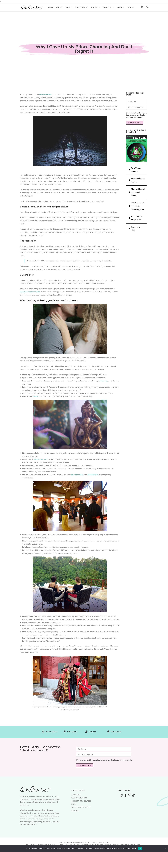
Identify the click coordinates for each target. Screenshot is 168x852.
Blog (119, 7)
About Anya (76, 795)
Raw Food (80, 7)
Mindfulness (108, 7)
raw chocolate (77, 475)
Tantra (93, 7)
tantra (36, 396)
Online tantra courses (81, 801)
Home (50, 7)
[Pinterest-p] (129, 795)
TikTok (92, 731)
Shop (67, 7)
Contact (131, 7)
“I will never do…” (40, 459)
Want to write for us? (81, 807)
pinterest (72, 731)
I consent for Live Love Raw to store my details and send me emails (136, 115)
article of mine (45, 94)
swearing (103, 381)
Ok (140, 848)
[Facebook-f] (125, 795)
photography (93, 475)
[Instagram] (121, 795)
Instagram (51, 731)
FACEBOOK (116, 731)
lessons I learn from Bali (30, 292)
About (59, 7)
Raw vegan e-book (79, 798)
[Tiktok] (133, 795)
